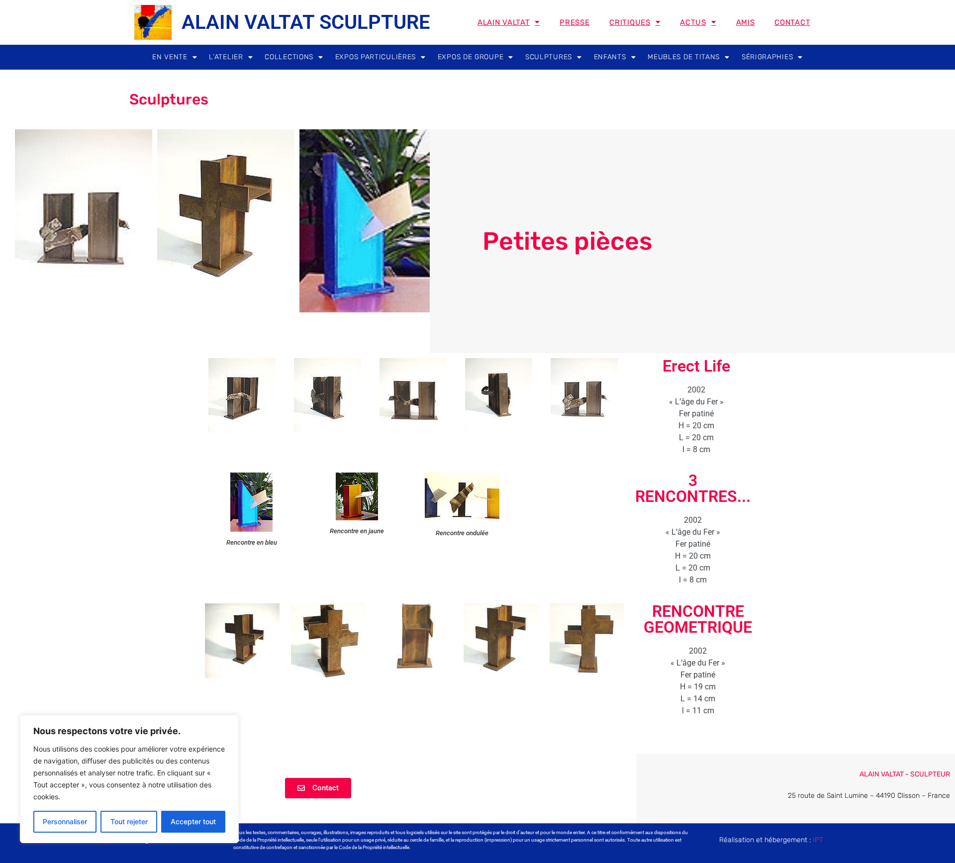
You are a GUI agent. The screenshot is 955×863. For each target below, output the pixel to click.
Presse (574, 22)
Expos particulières (375, 57)
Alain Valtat (504, 22)
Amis (745, 22)
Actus (693, 22)
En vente (170, 57)
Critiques (629, 22)
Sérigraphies (767, 57)
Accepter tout (193, 821)
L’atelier (226, 57)
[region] (129, 779)
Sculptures (548, 57)
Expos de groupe (471, 57)
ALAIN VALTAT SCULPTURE (306, 22)
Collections (289, 57)
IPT (818, 840)
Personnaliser (65, 821)
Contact (792, 22)
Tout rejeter (129, 821)
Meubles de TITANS (684, 57)
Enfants (610, 57)
